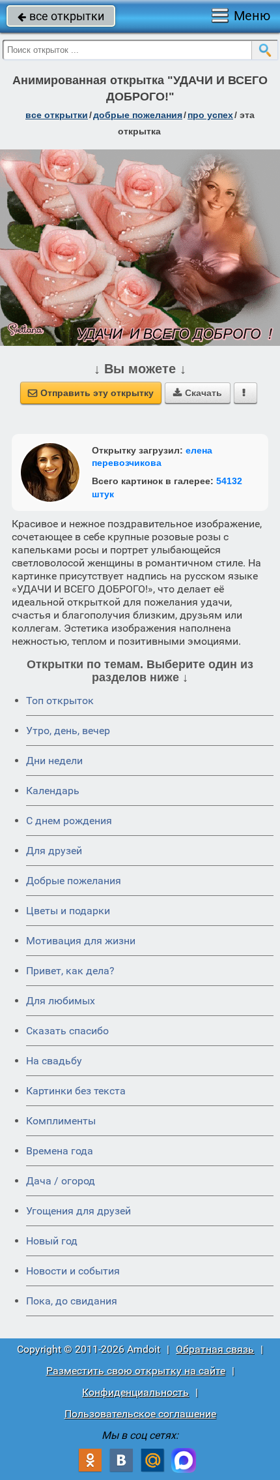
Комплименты (61, 1121)
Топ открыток (60, 700)
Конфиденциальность (135, 1392)
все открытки (61, 16)
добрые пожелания (137, 115)
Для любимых (60, 1000)
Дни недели (54, 760)
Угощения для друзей (78, 1211)
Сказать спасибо (67, 1031)
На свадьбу (54, 1061)
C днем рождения (69, 820)
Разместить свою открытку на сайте (135, 1370)
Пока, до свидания (71, 1301)
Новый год (51, 1241)
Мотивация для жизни (80, 940)
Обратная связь (215, 1349)
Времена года (59, 1151)
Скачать (197, 393)
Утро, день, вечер (68, 730)
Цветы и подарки (68, 910)
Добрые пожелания (73, 880)
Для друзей (54, 850)
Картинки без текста (76, 1091)
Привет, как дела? (70, 970)
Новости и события (73, 1271)
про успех (210, 115)
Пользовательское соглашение (140, 1414)
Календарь (52, 790)
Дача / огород (60, 1181)
